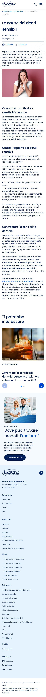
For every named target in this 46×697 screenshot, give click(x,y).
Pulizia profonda (8, 606)
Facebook (9, 661)
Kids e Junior (6, 626)
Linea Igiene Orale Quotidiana (13, 559)
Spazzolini (5, 532)
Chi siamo (6, 499)
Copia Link (23, 44)
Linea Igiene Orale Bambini (11, 563)
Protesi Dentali (7, 634)
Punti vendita (7, 503)
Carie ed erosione (8, 602)
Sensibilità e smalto (9, 594)
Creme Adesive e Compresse (13, 548)
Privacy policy (7, 649)
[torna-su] (41, 473)
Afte (3, 630)
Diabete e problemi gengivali (12, 618)
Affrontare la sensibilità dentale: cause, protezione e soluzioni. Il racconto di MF (20, 376)
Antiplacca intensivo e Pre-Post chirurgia (17, 622)
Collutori (5, 528)
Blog (3, 511)
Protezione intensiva (9, 598)
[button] (41, 385)
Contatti (5, 507)
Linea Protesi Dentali (9, 575)
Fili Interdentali (7, 536)
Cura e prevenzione (15, 11)
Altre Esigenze (7, 638)
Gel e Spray (6, 544)
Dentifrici (5, 524)
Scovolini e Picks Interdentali (12, 540)
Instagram (9, 665)
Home (4, 11)
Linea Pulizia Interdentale (11, 571)
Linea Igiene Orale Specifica (12, 567)
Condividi (9, 44)
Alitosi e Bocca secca (10, 610)
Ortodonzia (6, 614)
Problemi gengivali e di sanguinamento (16, 590)
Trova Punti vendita (15, 457)
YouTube (9, 670)
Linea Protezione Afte (10, 579)
